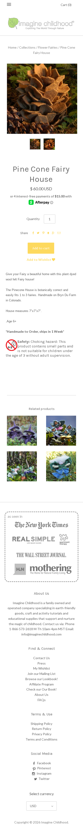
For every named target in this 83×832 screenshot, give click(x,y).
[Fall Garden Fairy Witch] (22, 431)
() (66, 5)
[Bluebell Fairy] (61, 466)
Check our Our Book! (41, 689)
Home (12, 47)
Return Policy (41, 729)
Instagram (44, 773)
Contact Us (41, 658)
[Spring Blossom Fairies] (22, 466)
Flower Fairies (48, 47)
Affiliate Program (41, 684)
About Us (41, 695)
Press (41, 663)
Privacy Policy (41, 734)
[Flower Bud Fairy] (61, 431)
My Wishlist (41, 668)
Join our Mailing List (41, 674)
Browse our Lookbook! (41, 679)
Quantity (33, 219)
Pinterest (44, 768)
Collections (27, 47)
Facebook (44, 763)
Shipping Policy (41, 724)
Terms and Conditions (41, 739)
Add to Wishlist (39, 260)
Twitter (44, 779)
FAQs (42, 700)
